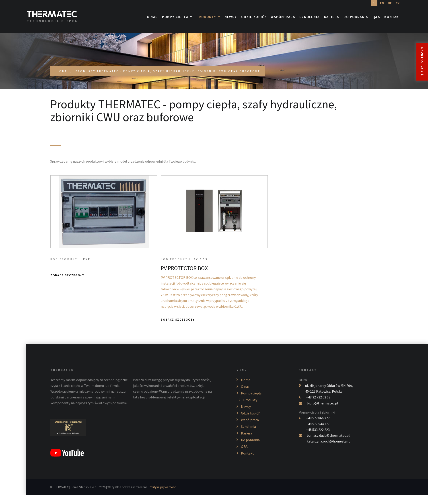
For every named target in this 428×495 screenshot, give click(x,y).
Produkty (206, 17)
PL (374, 3)
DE (390, 3)
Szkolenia (309, 17)
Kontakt (392, 17)
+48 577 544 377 (318, 424)
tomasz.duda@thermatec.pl (328, 435)
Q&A (376, 17)
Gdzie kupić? (254, 17)
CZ (398, 3)
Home (245, 380)
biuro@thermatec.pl (322, 403)
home (62, 71)
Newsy (230, 17)
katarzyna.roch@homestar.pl (329, 441)
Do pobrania (356, 17)
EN (382, 3)
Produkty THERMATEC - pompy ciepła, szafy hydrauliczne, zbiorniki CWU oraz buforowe (168, 71)
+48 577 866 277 (318, 418)
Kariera (331, 17)
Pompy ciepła (175, 17)
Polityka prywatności (163, 487)
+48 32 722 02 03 (318, 397)
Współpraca (283, 17)
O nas (152, 17)
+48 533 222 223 (318, 429)
